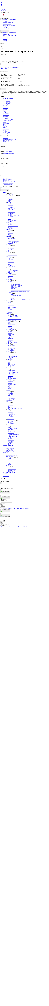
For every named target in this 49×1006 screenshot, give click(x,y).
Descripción (3, 88)
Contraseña (3, 501)
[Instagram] (1, 2)
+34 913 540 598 (8, 151)
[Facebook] (1, 1)
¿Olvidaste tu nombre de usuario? (17, 508)
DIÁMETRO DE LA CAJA (6, 77)
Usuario (2, 500)
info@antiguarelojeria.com (8, 153)
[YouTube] (1, 4)
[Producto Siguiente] (1, 47)
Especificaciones (4, 71)
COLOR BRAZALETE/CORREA (8, 84)
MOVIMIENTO (4, 74)
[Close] (1, 483)
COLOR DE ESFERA (5, 81)
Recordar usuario (5, 505)
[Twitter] (1, 3)
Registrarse (27, 508)
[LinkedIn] (1, 5)
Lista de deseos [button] (5, 10)
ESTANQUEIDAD (5, 78)
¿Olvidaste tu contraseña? (6, 508)
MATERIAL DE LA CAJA (6, 75)
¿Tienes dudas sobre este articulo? (8, 68)
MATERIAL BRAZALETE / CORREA (9, 82)
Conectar (2, 507)
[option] (3, 14)
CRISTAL (3, 80)
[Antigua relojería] (8, 19)
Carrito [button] (3, 9)
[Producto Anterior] (1, 45)
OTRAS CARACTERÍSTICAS (7, 85)
